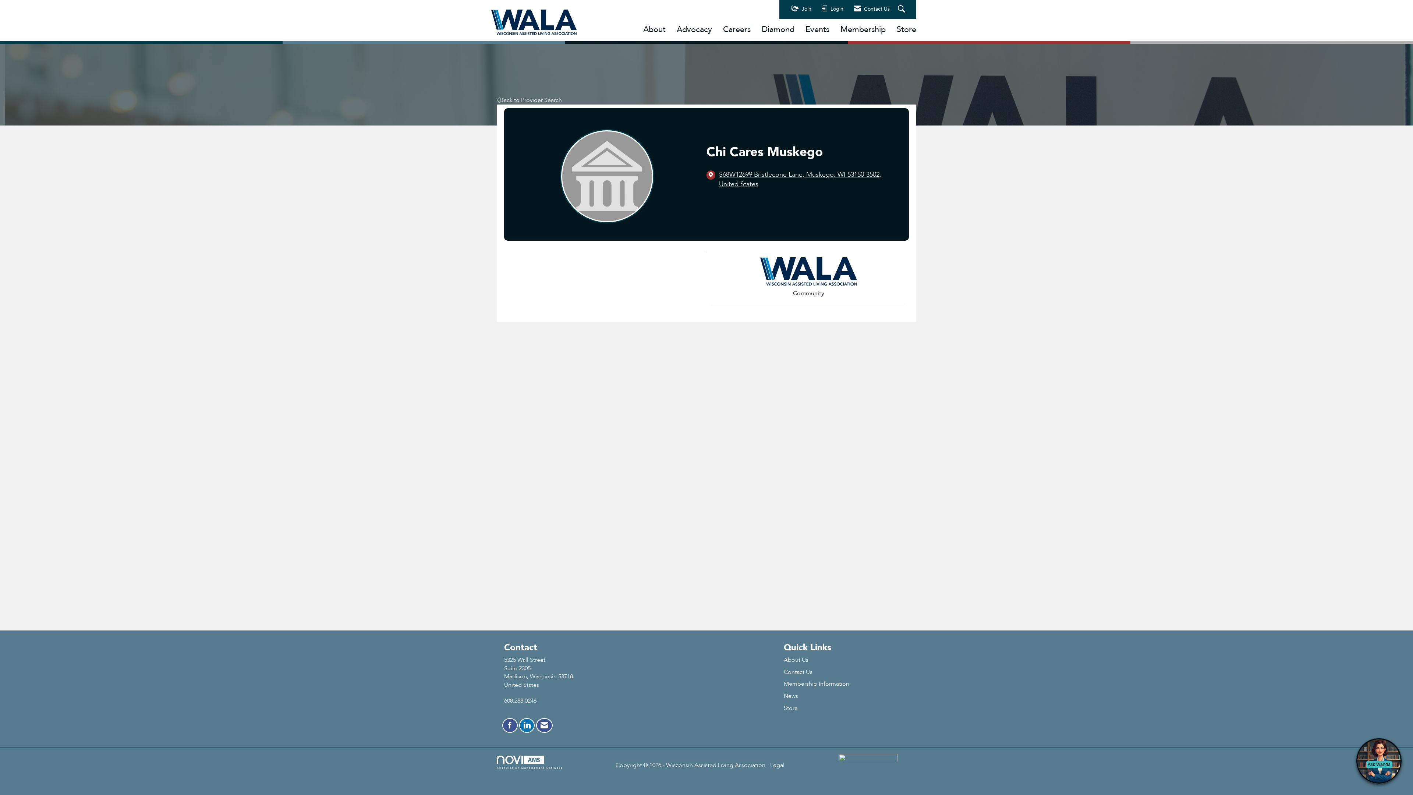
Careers (737, 29)
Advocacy (694, 29)
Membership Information (816, 684)
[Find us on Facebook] (510, 725)
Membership (863, 29)
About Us (796, 660)
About (654, 29)
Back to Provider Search (531, 100)
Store (906, 29)
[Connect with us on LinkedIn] (527, 725)
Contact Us (798, 672)
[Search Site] (902, 9)
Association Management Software (530, 767)
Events (817, 29)
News (791, 696)
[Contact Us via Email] (544, 725)
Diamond (778, 29)
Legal (777, 765)
